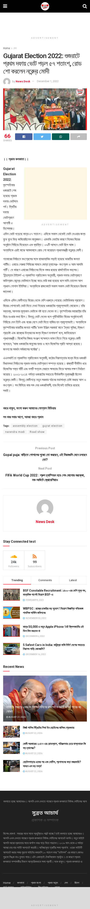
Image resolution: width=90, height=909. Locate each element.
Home (6, 48)
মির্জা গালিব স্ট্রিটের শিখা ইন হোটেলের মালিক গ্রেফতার (48, 727)
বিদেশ (77, 882)
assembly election (25, 425)
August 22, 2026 (17, 717)
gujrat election (52, 425)
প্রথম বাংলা (36, 882)
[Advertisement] (45, 22)
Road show (37, 431)
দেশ (15, 48)
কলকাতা (20, 882)
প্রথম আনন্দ (53, 882)
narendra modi (15, 431)
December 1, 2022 (48, 81)
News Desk (23, 81)
